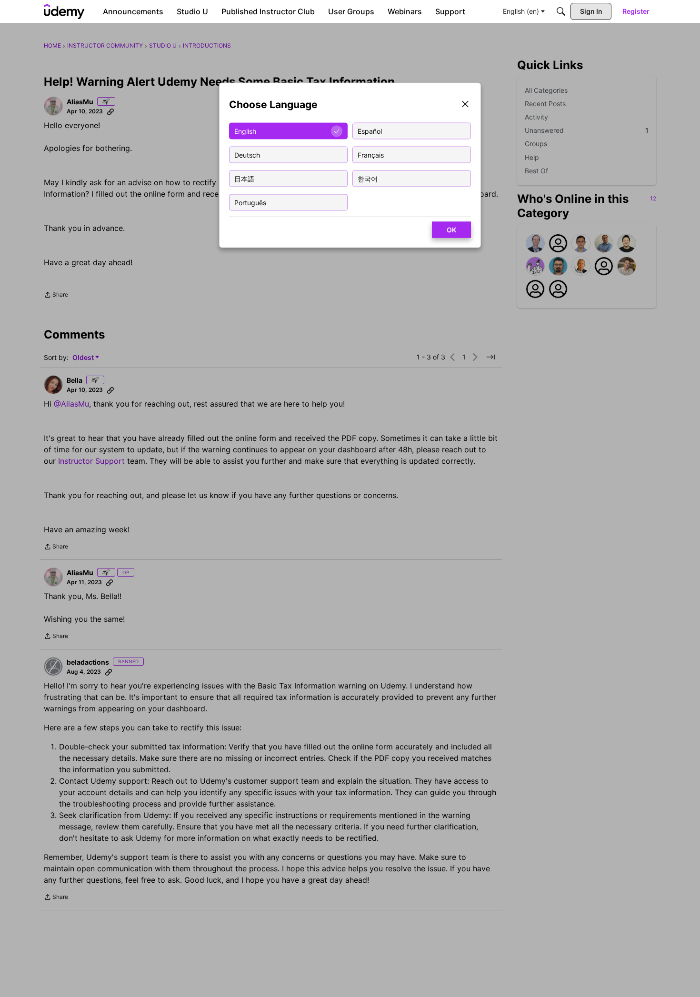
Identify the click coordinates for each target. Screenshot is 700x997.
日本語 (244, 178)
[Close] (465, 105)
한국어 (368, 178)
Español (370, 131)
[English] (64, 11)
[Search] (561, 11)
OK (451, 230)
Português (250, 202)
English (245, 131)
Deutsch (247, 154)
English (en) (521, 11)
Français (371, 154)
